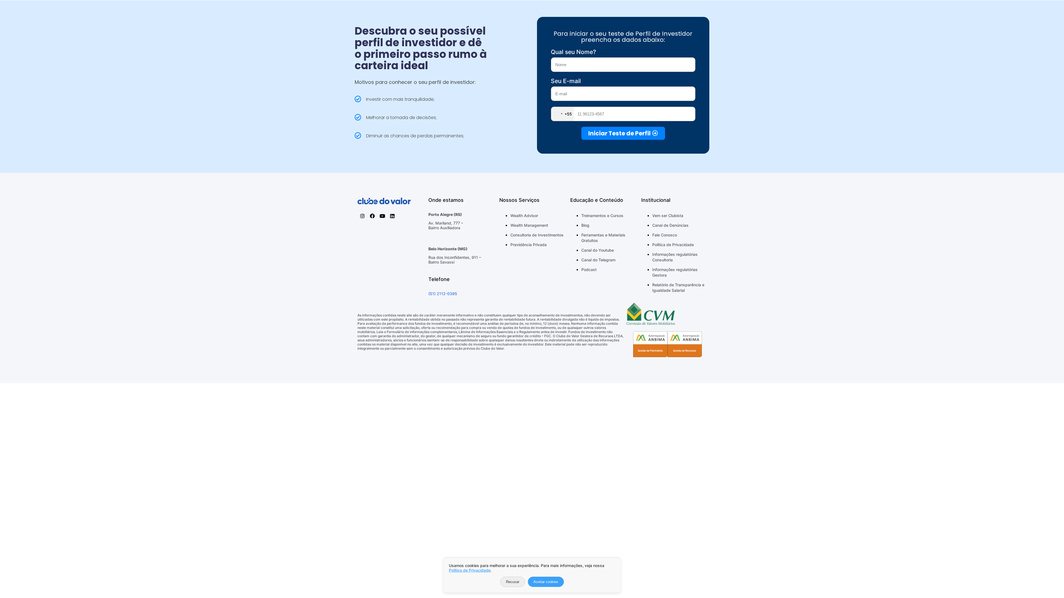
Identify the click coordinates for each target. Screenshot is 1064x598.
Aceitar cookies (545, 582)
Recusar (512, 582)
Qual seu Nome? (573, 51)
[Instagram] (362, 216)
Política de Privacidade (469, 570)
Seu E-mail (566, 81)
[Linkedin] (392, 216)
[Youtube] (382, 216)
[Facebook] (372, 216)
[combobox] (562, 114)
